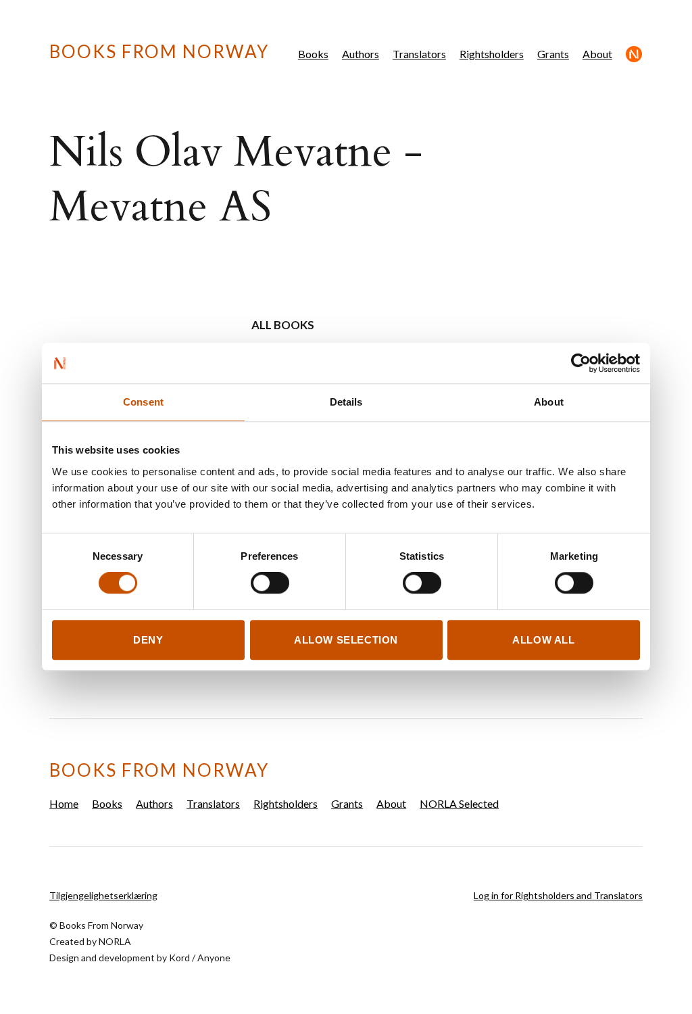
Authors (360, 53)
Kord (179, 957)
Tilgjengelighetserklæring (103, 895)
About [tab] (549, 402)
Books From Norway (159, 51)
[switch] (270, 583)
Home (63, 803)
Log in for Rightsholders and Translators (558, 895)
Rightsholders (492, 53)
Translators (419, 53)
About (597, 53)
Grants (553, 53)
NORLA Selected (634, 54)
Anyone (213, 957)
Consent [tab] (143, 402)
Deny (148, 640)
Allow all (543, 640)
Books (313, 53)
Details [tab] (346, 402)
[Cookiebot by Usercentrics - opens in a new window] (581, 363)
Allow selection (346, 640)
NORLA (115, 941)
